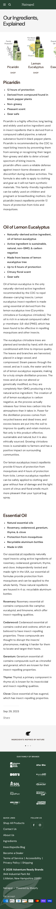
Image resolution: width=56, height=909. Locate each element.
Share (6, 717)
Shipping (27, 862)
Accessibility (33, 858)
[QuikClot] (41, 784)
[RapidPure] (15, 793)
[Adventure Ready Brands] (15, 765)
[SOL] (15, 784)
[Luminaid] (41, 774)
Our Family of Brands (28, 756)
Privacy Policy (11, 862)
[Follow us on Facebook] (34, 825)
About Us (8, 835)
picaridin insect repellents (19, 200)
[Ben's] (15, 774)
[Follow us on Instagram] (40, 825)
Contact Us (10, 829)
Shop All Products (13, 823)
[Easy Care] (15, 803)
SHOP (13, 73)
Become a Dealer (13, 853)
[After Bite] (41, 765)
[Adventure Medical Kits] (41, 793)
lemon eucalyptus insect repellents (29, 462)
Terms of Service (13, 858)
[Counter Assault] (41, 803)
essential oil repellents (21, 554)
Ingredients (10, 841)
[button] (9, 4)
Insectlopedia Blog (14, 847)
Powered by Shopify (27, 888)
